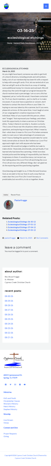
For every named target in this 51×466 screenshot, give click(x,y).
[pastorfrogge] (8, 204)
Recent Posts (15, 195)
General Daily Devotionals (24, 43)
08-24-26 (9, 323)
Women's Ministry (11, 404)
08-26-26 (9, 314)
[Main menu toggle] (46, 6)
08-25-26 (9, 319)
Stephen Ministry (10, 409)
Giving (6, 436)
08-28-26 (9, 305)
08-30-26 (9, 296)
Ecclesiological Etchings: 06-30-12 (22, 222)
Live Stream (8, 420)
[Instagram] (20, 384)
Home (9, 43)
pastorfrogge (20, 200)
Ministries (8, 392)
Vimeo (6, 423)
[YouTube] (25, 384)
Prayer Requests (10, 434)
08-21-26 (9, 337)
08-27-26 (9, 310)
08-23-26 (9, 328)
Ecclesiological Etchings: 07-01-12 (22, 224)
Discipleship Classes (12, 401)
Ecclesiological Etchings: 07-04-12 (22, 227)
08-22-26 (9, 333)
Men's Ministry (9, 406)
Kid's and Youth (10, 398)
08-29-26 (9, 301)
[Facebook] (6, 384)
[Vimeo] (10, 384)
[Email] (15, 384)
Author (6, 195)
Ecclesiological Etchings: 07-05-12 (22, 230)
